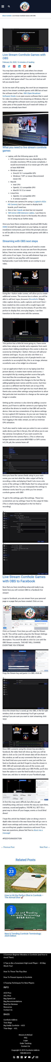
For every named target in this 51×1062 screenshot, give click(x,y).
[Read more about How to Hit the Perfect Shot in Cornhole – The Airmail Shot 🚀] (25, 879)
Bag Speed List (9, 999)
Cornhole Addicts (10, 1020)
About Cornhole (6, 15)
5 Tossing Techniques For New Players (19, 983)
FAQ (25, 1038)
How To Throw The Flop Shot (15, 972)
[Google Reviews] (14, 1057)
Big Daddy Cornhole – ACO (14, 1025)
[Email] (37, 1057)
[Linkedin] (19, 66)
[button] (9, 6)
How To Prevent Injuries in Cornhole (18, 977)
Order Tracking (25, 1043)
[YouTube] (29, 1057)
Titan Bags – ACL (10, 1028)
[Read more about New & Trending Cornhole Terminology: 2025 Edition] (25, 917)
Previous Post (7, 847)
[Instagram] (22, 1057)
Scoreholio (33, 299)
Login (25, 1040)
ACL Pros (7, 996)
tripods (19, 210)
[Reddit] (24, 66)
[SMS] (30, 66)
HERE (5, 227)
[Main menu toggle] (3, 6)
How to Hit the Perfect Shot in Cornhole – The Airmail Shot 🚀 (24, 896)
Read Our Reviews (11, 1004)
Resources (8, 1007)
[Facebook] (4, 66)
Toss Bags (8, 1023)
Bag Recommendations (13, 1001)
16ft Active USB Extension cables (21, 213)
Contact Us (8, 1010)
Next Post (45, 847)
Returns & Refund (25, 1035)
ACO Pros (7, 993)
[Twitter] (9, 66)
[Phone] (33, 1057)
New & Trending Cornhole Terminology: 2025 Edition (23, 934)
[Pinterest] (14, 66)
